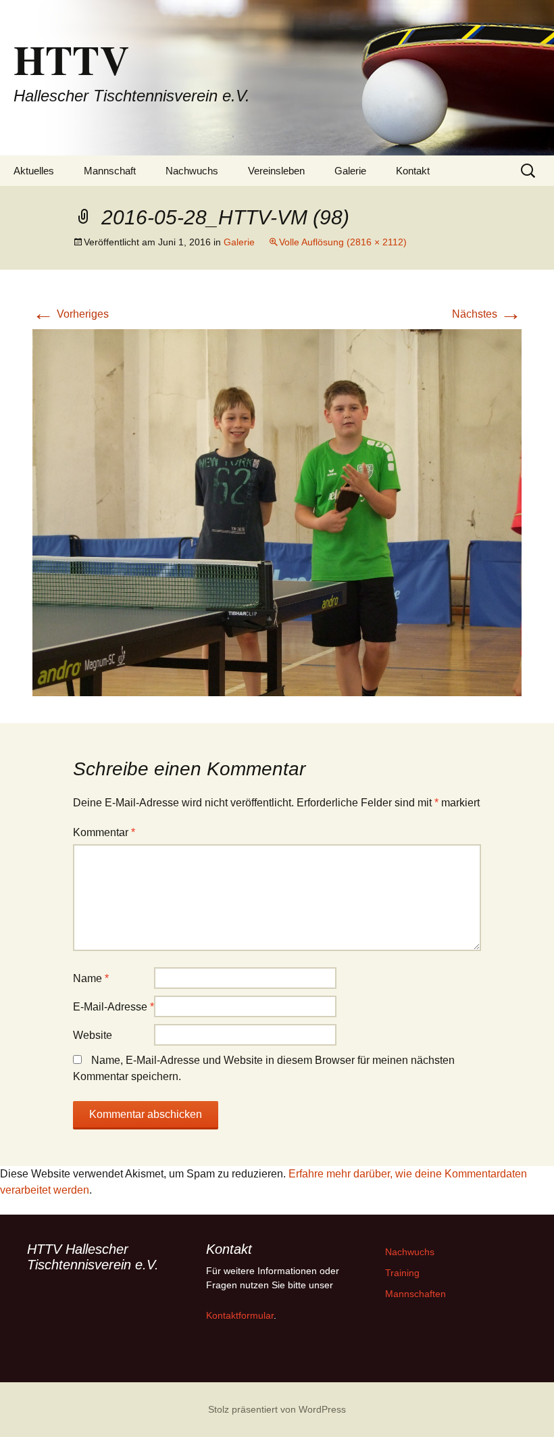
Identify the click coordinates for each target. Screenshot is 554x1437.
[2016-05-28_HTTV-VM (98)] (277, 512)
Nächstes (487, 314)
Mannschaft (110, 170)
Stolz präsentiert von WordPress (277, 1409)
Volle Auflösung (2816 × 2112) (343, 242)
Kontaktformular (240, 1315)
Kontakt (413, 170)
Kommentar (104, 832)
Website (92, 1035)
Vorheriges (70, 314)
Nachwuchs (192, 170)
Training (402, 1272)
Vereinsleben (276, 170)
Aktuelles (34, 170)
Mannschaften (415, 1293)
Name (91, 978)
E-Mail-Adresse (113, 1007)
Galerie (350, 170)
